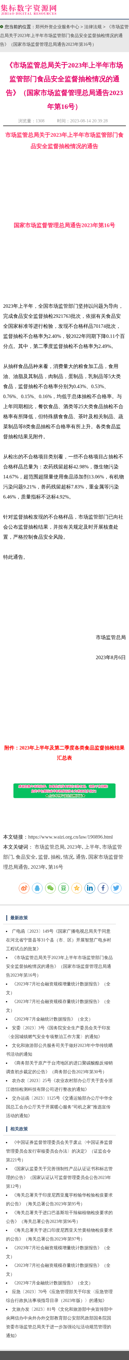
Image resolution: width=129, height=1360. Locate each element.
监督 (43, 857)
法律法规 (93, 26)
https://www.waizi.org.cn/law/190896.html (70, 837)
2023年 (74, 847)
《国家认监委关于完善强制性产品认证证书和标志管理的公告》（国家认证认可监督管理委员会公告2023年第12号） (59, 1177)
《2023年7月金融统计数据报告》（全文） (52, 1019)
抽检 (56, 857)
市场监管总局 (49, 847)
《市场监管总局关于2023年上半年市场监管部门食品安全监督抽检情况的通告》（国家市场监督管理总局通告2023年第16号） (64, 35)
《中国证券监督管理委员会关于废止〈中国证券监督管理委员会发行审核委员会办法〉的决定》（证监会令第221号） (59, 1151)
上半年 (92, 847)
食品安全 (26, 857)
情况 (68, 857)
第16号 (55, 867)
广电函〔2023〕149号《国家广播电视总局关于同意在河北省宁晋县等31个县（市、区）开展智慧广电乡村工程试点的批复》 (58, 940)
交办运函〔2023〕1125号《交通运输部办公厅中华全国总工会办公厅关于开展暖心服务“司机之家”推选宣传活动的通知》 (59, 1107)
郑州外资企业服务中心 (57, 26)
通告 (81, 857)
